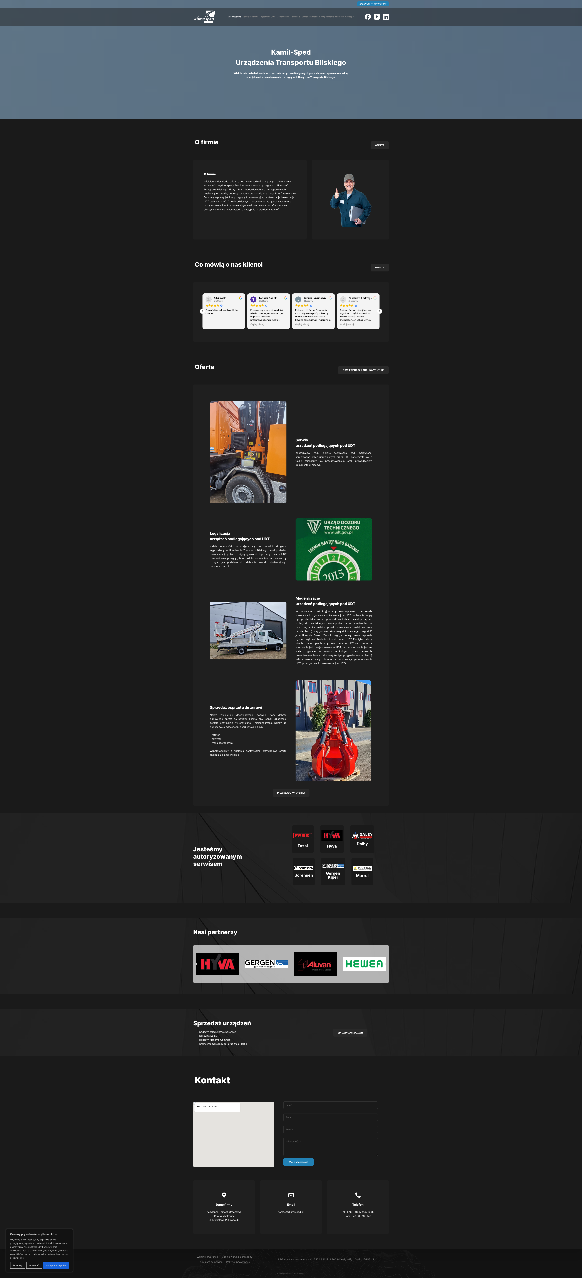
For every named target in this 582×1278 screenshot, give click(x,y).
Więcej (348, 16)
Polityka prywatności (238, 1261)
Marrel (362, 875)
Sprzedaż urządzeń (311, 16)
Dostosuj (17, 1265)
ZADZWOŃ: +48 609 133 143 (373, 4)
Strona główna (234, 16)
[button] (379, 311)
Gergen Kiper (333, 875)
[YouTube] (377, 17)
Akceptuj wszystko (56, 1265)
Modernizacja (283, 16)
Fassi (303, 845)
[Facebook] (368, 17)
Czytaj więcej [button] (237, 324)
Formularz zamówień (210, 1261)
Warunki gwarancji (207, 1256)
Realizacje (295, 16)
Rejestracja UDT (267, 16)
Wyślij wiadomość (298, 1162)
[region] (39, 1250)
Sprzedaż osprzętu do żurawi (236, 707)
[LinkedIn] (386, 17)
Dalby (362, 843)
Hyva (332, 846)
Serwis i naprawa (250, 16)
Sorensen (303, 875)
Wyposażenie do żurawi (332, 16)
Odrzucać (34, 1265)
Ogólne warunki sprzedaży (237, 1256)
